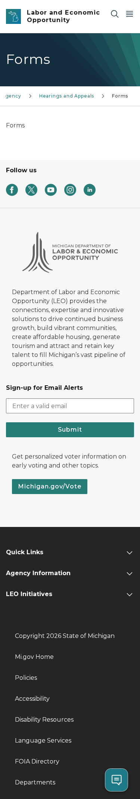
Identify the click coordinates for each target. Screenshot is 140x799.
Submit (70, 429)
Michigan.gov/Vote (49, 486)
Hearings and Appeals (66, 96)
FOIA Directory (37, 761)
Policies (26, 677)
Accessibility (32, 698)
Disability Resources (44, 719)
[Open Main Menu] (129, 13)
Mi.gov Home (34, 656)
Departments (35, 782)
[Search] (114, 13)
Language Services (43, 740)
